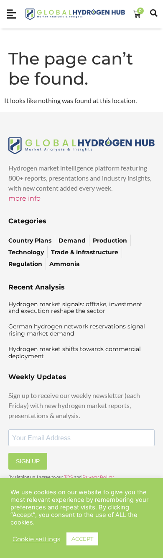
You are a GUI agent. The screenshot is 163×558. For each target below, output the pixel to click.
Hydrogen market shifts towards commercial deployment (74, 352)
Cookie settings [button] (36, 539)
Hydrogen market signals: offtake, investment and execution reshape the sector (75, 307)
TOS (68, 477)
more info (24, 198)
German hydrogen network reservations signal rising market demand (76, 330)
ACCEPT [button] (82, 538)
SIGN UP (28, 461)
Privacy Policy (98, 477)
